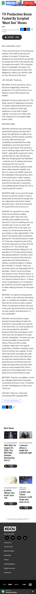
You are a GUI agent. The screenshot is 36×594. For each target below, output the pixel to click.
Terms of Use (8, 546)
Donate (29, 3)
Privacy (6, 559)
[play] (3, 591)
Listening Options (9, 564)
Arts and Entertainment (11, 401)
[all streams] (33, 591)
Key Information (9, 551)
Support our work (9, 568)
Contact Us (7, 572)
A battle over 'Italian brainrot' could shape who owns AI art (25, 497)
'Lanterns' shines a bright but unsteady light (25, 449)
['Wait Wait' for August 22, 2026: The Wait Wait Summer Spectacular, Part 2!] (10, 435)
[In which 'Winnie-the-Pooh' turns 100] (10, 480)
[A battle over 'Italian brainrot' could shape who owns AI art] (25, 480)
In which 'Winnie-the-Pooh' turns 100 (9, 494)
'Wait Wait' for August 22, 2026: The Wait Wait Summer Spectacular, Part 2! (10, 453)
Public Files (7, 555)
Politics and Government (22, 488)
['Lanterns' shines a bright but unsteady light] (25, 435)
